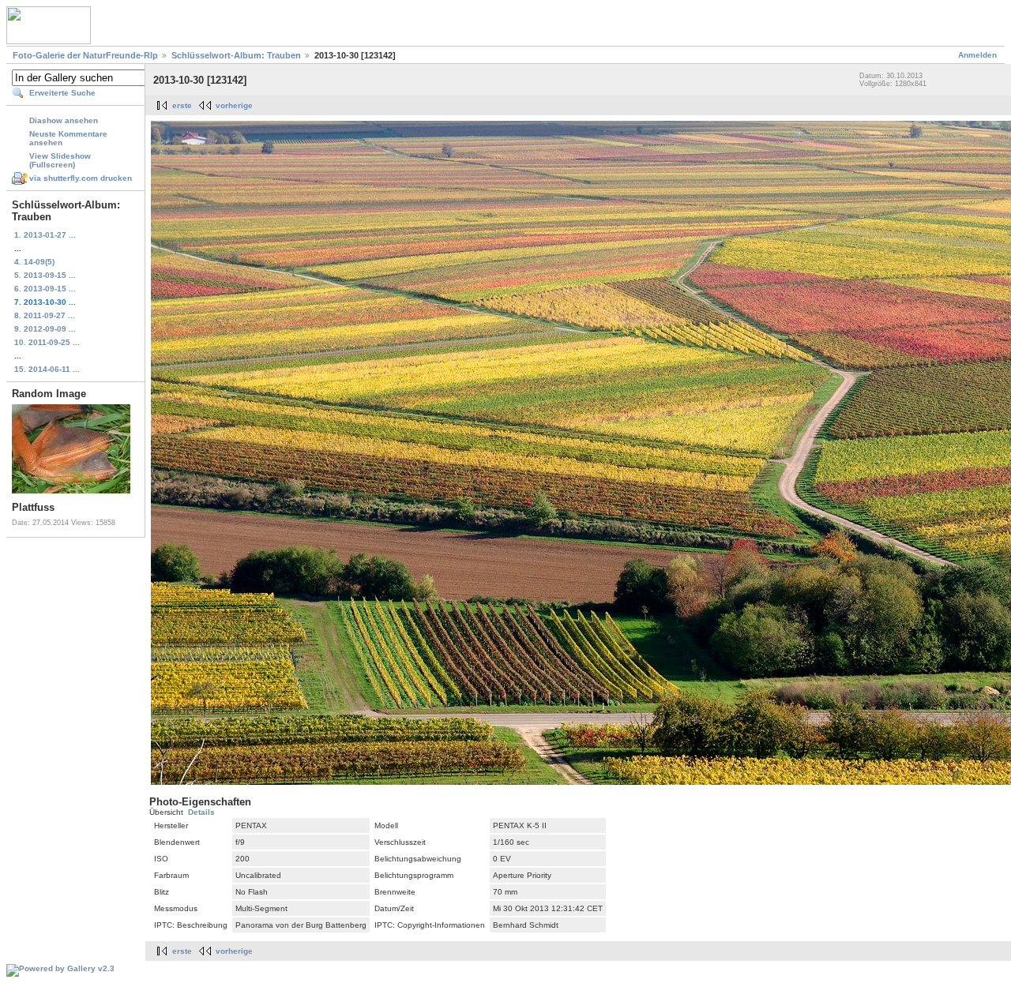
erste (182, 105)
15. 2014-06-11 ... (47, 369)
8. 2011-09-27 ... (44, 315)
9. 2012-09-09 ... (45, 329)
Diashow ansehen (63, 120)
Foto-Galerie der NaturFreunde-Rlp (85, 55)
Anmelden (977, 55)
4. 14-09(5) (34, 261)
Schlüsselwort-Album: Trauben (236, 55)
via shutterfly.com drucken (80, 178)
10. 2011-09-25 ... (47, 342)
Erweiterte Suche (62, 92)
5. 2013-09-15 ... (45, 275)
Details (201, 812)
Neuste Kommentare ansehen (68, 138)
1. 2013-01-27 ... (45, 235)
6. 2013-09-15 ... (45, 288)
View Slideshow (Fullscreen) (60, 160)
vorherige (234, 105)
